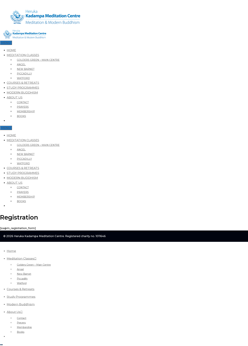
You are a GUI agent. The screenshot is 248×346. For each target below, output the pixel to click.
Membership (26, 111)
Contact (23, 102)
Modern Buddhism (22, 92)
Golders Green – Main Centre (38, 59)
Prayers (23, 106)
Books (21, 116)
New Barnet (25, 69)
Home (11, 50)
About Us (14, 97)
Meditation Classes (23, 55)
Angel (21, 64)
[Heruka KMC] (25, 38)
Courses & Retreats (23, 82)
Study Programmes (23, 87)
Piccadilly (24, 73)
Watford (23, 78)
